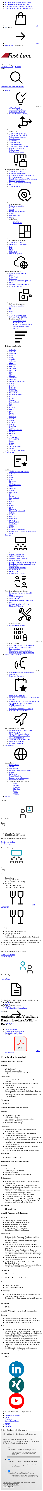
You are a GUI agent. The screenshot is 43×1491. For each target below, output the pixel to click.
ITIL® (11, 248)
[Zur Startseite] (16, 63)
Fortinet (11, 398)
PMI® (11, 250)
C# (10, 310)
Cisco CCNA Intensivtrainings (19, 734)
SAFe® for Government (17, 211)
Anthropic (12, 351)
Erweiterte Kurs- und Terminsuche (12, 87)
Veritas (11, 448)
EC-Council (13, 392)
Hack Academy (14, 566)
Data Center (13, 279)
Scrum (11, 213)
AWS (11, 363)
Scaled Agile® (14, 522)
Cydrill (11, 385)
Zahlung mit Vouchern (16, 741)
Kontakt (18, 67)
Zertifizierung (9, 452)
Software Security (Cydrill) (18, 315)
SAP (10, 435)
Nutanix (12, 420)
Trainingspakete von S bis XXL (19, 739)
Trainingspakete (14, 142)
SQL (10, 313)
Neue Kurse (13, 141)
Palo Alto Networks (15, 430)
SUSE (11, 445)
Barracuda (12, 365)
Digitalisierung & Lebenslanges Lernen (22, 564)
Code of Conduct (15, 776)
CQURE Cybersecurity (17, 381)
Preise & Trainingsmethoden (14, 1031)
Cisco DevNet (18, 323)
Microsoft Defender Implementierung (21, 653)
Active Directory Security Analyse (20, 647)
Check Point (13, 370)
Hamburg (16, 787)
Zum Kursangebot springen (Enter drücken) (19, 6)
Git (10, 308)
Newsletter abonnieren (16, 676)
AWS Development (19, 321)
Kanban (11, 217)
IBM (10, 405)
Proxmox (12, 432)
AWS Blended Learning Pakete (19, 736)
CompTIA (12, 379)
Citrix (11, 374)
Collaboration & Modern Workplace (21, 600)
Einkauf (11, 184)
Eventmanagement (15, 560)
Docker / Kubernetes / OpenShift (20, 281)
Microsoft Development (21, 326)
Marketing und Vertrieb (17, 181)
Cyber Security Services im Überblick (21, 645)
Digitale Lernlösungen (16, 555)
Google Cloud (14, 402)
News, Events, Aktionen (13, 654)
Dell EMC (12, 389)
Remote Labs (13, 571)
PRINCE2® (13, 252)
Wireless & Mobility (15, 286)
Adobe (11, 348)
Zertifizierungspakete (16, 743)
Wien (15, 791)
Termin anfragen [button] (6, 844)
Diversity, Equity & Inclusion (18, 778)
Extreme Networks (15, 394)
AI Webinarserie (14, 707)
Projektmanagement (15, 177)
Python (11, 311)
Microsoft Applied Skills (17, 511)
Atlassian (16, 221)
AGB (7, 1417)
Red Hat (12, 433)
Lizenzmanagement (15, 253)
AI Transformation (15, 108)
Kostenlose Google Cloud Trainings (21, 709)
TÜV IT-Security (15, 446)
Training (8, 90)
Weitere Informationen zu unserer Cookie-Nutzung (19, 1482)
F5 (10, 396)
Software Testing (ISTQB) (18, 317)
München (16, 789)
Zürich (15, 793)
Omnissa (12, 424)
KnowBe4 (12, 415)
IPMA (11, 246)
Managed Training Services (18, 558)
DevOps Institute (14, 215)
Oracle (11, 428)
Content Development (16, 556)
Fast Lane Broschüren (16, 780)
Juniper (11, 413)
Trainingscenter (14, 150)
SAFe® (11, 210)
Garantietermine (14, 139)
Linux (11, 282)
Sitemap (7, 1425)
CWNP (11, 383)
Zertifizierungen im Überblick (19, 472)
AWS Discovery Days (16, 705)
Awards (11, 767)
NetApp (12, 418)
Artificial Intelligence (16, 597)
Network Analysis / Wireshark (19, 284)
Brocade (12, 366)
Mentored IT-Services (16, 606)
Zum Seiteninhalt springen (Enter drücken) (19, 8)
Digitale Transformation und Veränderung (23, 179)
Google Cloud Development (22, 324)
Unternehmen (9, 745)
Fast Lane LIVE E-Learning (18, 113)
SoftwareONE (14, 439)
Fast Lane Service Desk (17, 625)
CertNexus (12, 368)
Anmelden (8, 1426)
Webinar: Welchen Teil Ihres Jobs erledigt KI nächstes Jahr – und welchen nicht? (24, 702)
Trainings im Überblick (16, 171)
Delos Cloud (13, 391)
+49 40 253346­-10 (7, 67)
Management (13, 768)
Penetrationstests (14, 649)
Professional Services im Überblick (20, 593)
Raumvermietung (15, 569)
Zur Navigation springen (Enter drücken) (18, 2)
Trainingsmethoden (15, 144)
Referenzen (13, 774)
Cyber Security (14, 277)
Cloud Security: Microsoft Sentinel (20, 651)
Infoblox (12, 407)
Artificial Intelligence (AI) (17, 273)
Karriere (7, 796)
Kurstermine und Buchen (13, 1033)
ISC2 (11, 411)
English (38, 43)
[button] (19, 45)
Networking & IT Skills (17, 112)
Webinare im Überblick (17, 696)
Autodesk (12, 361)
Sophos (11, 441)
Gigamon (12, 400)
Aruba (11, 357)
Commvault (13, 378)
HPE (10, 404)
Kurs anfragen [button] (5, 979)
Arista (11, 355)
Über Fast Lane (14, 765)
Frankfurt (16, 785)
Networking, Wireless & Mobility (20, 604)
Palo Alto (12, 516)
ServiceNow (17, 223)
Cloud (11, 275)
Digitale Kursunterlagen (17, 148)
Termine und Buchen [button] (8, 842)
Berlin (15, 783)
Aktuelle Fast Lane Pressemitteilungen (21, 672)
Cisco (11, 372)
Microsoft (12, 417)
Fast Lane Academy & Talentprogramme (22, 562)
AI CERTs (12, 350)
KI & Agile (13, 208)
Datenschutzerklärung (12, 1421)
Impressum (8, 1419)
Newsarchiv (13, 674)
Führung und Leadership (17, 173)
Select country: (10, 45)
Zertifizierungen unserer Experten (20, 770)
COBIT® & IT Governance (18, 244)
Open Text (12, 426)
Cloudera (12, 376)
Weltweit (16, 794)
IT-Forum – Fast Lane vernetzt (19, 710)
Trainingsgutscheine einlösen (18, 146)
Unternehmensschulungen (17, 137)
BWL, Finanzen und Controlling (20, 183)
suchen (3, 69)
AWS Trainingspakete (16, 738)
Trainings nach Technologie (18, 135)
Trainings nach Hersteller (17, 133)
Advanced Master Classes (17, 110)
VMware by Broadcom (17, 450)
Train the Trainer (14, 186)
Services (8, 535)
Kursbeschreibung (11, 1029)
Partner (11, 772)
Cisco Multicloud (15, 485)
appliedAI (12, 353)
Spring (15, 328)
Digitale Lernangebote (16, 152)
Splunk (11, 443)
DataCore (12, 387)
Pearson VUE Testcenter (17, 573)
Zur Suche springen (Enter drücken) (17, 4)
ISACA (11, 409)
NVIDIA (12, 422)
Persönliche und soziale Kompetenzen (21, 175)
